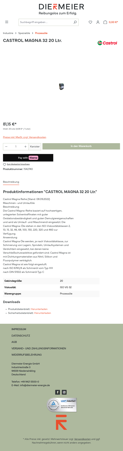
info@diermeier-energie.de (35, 385)
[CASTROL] (107, 43)
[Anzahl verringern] (6, 146)
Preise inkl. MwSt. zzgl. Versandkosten (24, 137)
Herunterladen (39, 309)
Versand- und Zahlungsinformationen (39, 348)
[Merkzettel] (90, 22)
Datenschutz (21, 336)
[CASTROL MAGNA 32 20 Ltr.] (61, 87)
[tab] (11, 182)
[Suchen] (75, 22)
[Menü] (6, 22)
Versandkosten (82, 439)
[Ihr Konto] (98, 22)
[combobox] (45, 22)
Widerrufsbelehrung (27, 355)
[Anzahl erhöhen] (25, 146)
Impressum (19, 329)
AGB (14, 342)
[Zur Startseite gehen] (61, 9)
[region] (61, 86)
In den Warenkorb (81, 146)
